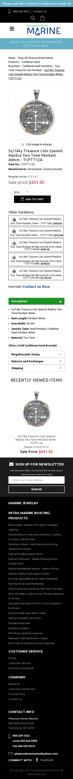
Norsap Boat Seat (19, 623)
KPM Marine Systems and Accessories (31, 643)
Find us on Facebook (21, 668)
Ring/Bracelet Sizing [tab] (25, 354)
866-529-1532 (21, 11)
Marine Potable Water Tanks (25, 553)
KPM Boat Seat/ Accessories (25, 633)
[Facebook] (44, 761)
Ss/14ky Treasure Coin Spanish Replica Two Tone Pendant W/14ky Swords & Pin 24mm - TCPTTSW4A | (36, 246)
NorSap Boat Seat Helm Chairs (27, 613)
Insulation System (19, 628)
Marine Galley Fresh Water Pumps (28, 573)
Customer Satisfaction (21, 688)
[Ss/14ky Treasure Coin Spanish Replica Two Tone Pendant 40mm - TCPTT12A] (36, 135)
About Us (13, 683)
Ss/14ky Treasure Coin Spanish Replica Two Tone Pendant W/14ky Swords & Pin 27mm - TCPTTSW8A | (36, 260)
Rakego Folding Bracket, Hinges (28, 638)
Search (33, 18)
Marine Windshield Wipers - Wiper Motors (33, 568)
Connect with (19, 760)
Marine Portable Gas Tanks (24, 618)
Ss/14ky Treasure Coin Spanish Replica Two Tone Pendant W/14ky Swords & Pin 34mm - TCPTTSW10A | (36, 274)
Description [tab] (19, 301)
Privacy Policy (16, 693)
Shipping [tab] (17, 368)
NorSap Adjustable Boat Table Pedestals (33, 578)
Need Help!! (15, 286)
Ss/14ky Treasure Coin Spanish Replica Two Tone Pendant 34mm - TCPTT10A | (36, 233)
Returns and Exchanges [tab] (27, 361)
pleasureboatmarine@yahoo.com (36, 753)
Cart (43, 18)
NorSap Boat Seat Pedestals (25, 583)
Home (12, 658)
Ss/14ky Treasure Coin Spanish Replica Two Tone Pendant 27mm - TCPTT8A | (36, 221)
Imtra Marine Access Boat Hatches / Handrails (35, 588)
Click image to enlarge (39, 144)
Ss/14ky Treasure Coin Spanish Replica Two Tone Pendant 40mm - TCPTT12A (36, 439)
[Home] (44, 34)
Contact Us (39, 11)
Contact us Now (36, 286)
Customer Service (19, 663)
